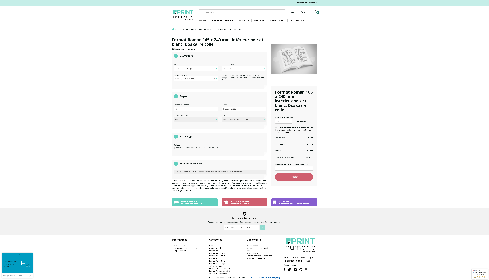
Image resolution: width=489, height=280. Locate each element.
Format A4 (213, 250)
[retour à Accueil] (173, 29)
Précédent (275, 36)
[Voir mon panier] (315, 12)
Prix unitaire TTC (282, 137)
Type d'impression (229, 64)
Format (225, 115)
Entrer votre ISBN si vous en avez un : (292, 164)
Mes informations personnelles (259, 256)
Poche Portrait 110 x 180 (219, 268)
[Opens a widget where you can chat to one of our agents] (17, 265)
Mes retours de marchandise (258, 248)
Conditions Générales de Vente (184, 248)
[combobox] (196, 68)
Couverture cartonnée (218, 273)
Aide (293, 12)
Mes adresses (252, 253)
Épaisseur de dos (282, 144)
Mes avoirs (250, 250)
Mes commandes (253, 245)
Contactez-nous (178, 245)
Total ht (278, 150)
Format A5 (213, 258)
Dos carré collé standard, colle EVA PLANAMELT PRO (197, 147)
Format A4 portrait (217, 256)
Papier (176, 64)
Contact (305, 12)
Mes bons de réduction (255, 258)
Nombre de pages (181, 105)
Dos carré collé (215, 248)
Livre (211, 245)
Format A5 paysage (217, 263)
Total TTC (284, 157)
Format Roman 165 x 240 (219, 271)
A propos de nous (179, 250)
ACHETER (294, 177)
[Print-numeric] (183, 15)
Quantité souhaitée (284, 117)
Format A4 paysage (217, 253)
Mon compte (253, 239)
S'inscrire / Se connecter (307, 3)
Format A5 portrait (217, 261)
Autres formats (215, 266)
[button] (274, 59)
